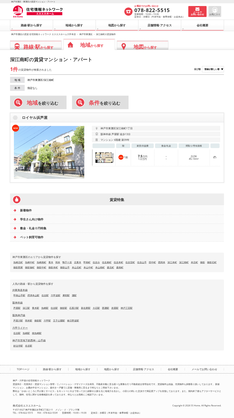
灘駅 (74, 295)
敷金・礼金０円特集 (33, 228)
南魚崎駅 (36, 333)
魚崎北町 (18, 262)
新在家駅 (85, 308)
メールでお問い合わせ (204, 369)
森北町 (110, 267)
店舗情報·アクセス (160, 25)
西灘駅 (105, 308)
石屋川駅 (74, 308)
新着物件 (26, 210)
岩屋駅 (114, 308)
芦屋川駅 (18, 320)
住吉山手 (142, 262)
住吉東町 (107, 262)
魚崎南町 (41, 262)
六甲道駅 (55, 295)
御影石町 (212, 262)
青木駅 (35, 308)
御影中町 (41, 267)
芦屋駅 (16, 308)
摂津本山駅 (33, 295)
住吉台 (96, 262)
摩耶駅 (66, 295)
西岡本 (161, 262)
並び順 (197, 69)
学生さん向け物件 (32, 219)
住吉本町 (118, 262)
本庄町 (194, 262)
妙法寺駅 (18, 345)
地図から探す (117, 25)
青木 (50, 262)
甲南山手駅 (19, 295)
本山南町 (100, 267)
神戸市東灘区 (86, 34)
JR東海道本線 (20, 290)
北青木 (77, 262)
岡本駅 (28, 320)
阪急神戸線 (18, 315)
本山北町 (76, 267)
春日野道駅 (73, 320)
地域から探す (74, 25)
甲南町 (86, 262)
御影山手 (65, 267)
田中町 (152, 262)
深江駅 (26, 308)
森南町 (119, 267)
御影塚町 (30, 267)
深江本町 (172, 262)
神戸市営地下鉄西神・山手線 (29, 340)
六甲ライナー (20, 327)
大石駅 (96, 308)
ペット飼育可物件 (32, 237)
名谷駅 (28, 345)
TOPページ (23, 369)
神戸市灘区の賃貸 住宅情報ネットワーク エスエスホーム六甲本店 (43, 34)
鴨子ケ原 (67, 262)
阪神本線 (17, 302)
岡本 (57, 262)
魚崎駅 (44, 308)
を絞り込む (42, 102)
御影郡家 (18, 267)
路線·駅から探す (31, 25)
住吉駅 (45, 295)
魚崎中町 (30, 262)
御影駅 (63, 308)
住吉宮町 (130, 262)
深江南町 (184, 262)
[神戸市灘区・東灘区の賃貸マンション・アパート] (68, 11)
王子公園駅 (59, 320)
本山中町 (88, 267)
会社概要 (202, 25)
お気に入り (214, 14)
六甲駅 (47, 320)
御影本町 (53, 267)
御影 (202, 262)
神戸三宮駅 (127, 308)
